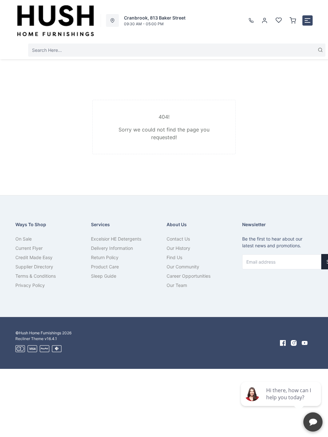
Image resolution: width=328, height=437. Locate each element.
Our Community (183, 266)
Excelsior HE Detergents (116, 239)
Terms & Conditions (35, 276)
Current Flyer (29, 248)
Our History (178, 248)
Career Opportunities (188, 276)
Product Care (105, 266)
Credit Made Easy (34, 257)
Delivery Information (112, 248)
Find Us (174, 257)
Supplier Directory (34, 266)
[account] (264, 20)
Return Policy (105, 257)
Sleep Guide (103, 276)
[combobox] (176, 50)
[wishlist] (278, 20)
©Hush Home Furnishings (38, 332)
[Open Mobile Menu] (307, 20)
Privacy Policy (30, 285)
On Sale (23, 239)
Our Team (177, 285)
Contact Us (178, 239)
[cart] (293, 20)
